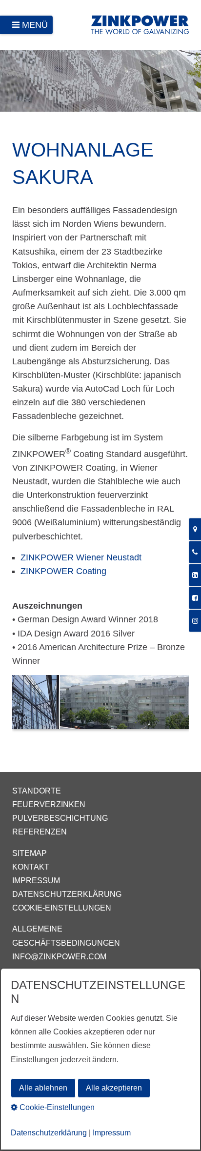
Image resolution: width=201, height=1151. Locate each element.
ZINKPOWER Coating (63, 571)
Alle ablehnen (43, 1088)
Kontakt (30, 867)
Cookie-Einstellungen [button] (56, 1107)
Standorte (36, 791)
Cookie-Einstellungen (61, 908)
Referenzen (39, 832)
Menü (35, 25)
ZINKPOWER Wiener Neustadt (80, 557)
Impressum (36, 880)
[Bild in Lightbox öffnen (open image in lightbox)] (100, 707)
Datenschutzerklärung (66, 894)
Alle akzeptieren (114, 1088)
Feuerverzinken (48, 804)
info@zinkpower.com (59, 957)
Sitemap (29, 853)
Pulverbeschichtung (60, 818)
